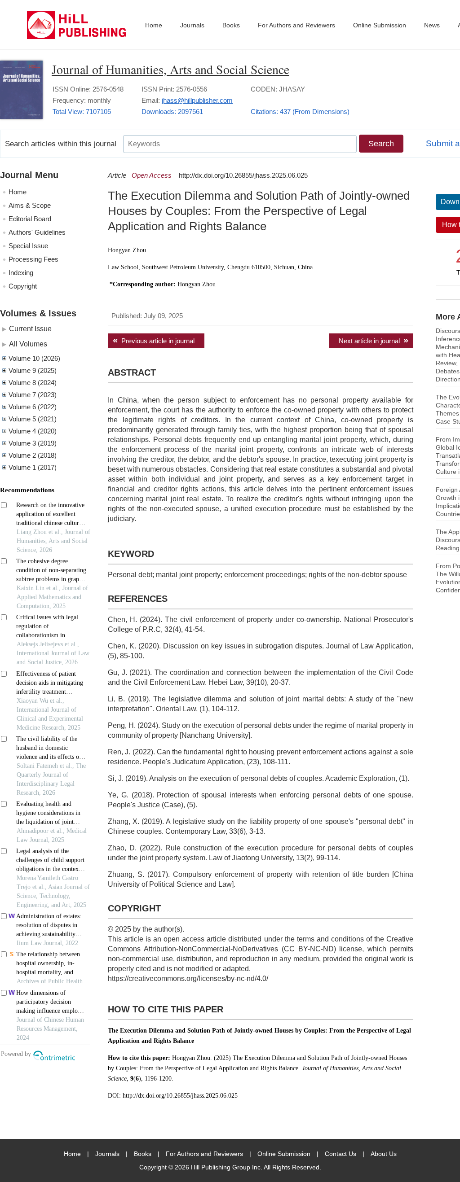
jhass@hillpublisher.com (197, 100)
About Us (384, 1153)
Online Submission (379, 25)
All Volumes (28, 344)
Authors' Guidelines (37, 232)
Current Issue (30, 328)
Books (231, 25)
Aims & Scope (30, 205)
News (432, 25)
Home (153, 25)
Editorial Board (30, 219)
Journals (192, 25)
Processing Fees (33, 259)
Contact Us (340, 1153)
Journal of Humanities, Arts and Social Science (170, 69)
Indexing (21, 272)
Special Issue (28, 246)
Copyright (23, 286)
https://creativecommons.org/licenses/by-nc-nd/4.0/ (188, 978)
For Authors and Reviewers (296, 25)
